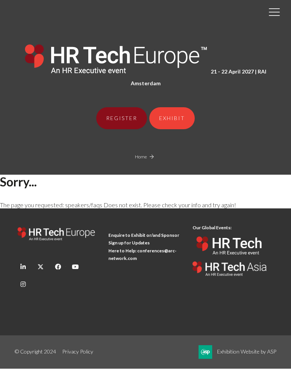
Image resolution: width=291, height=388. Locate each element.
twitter (40, 267)
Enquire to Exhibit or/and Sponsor (144, 235)
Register (121, 118)
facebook (58, 267)
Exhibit (172, 118)
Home (141, 157)
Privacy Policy (77, 351)
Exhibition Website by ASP (246, 351)
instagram (23, 284)
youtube (75, 267)
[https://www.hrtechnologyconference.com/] (229, 257)
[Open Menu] (274, 12)
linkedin (23, 267)
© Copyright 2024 (35, 351)
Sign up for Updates (129, 243)
